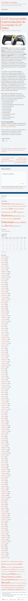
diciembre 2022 (4, 337)
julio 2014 (3, 522)
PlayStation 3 (20, 212)
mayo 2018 (3, 438)
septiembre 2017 (4, 453)
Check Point (4, 206)
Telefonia (17, 222)
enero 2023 (3, 335)
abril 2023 (3, 330)
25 (10, 248)
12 (13, 244)
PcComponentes (20, 587)
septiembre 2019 (4, 409)
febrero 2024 (4, 311)
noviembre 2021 (4, 361)
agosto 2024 (3, 300)
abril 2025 (3, 286)
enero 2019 (3, 423)
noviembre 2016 (4, 471)
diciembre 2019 (4, 403)
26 (13, 248)
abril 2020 (3, 396)
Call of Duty (14, 564)
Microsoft (21, 208)
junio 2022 (3, 348)
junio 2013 (3, 546)
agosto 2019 (3, 411)
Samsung (11, 218)
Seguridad (17, 218)
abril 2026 (3, 264)
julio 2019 (3, 412)
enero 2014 (3, 533)
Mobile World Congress (14, 583)
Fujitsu (19, 206)
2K (2, 561)
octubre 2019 (4, 407)
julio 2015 (3, 500)
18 (10, 246)
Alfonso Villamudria (17, 30)
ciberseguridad (17, 567)
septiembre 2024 (4, 299)
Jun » (5, 252)
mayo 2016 (3, 482)
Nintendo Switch (6, 212)
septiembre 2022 (4, 343)
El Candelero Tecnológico (9, 2)
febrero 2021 (4, 378)
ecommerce (9, 206)
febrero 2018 (4, 444)
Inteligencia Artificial (14, 577)
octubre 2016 (4, 473)
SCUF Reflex (15, 150)
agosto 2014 (3, 521)
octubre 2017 (4, 451)
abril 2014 (3, 528)
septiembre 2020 (5, 387)
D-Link (20, 569)
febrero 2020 (4, 400)
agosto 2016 (3, 477)
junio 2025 (3, 282)
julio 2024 (3, 302)
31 (6, 250)
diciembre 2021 (4, 359)
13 (17, 244)
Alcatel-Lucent (8, 561)
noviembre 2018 (4, 427)
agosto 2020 (4, 389)
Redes (23, 216)
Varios (23, 222)
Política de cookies (10, 595)
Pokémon (19, 589)
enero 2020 (3, 401)
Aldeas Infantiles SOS (15, 561)
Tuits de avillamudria (5, 231)
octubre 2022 (4, 341)
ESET (3, 574)
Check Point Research (9, 567)
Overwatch (3, 587)
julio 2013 (3, 544)
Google (17, 574)
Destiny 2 (23, 569)
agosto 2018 (3, 433)
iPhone (6, 208)
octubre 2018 (4, 429)
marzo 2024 (3, 310)
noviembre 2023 (4, 317)
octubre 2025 (4, 275)
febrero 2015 (4, 510)
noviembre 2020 (4, 383)
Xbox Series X (16, 226)
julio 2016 (3, 478)
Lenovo (21, 579)
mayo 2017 (3, 460)
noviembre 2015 (4, 493)
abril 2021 (3, 374)
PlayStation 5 (18, 216)
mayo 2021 (3, 372)
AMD (21, 561)
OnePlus (20, 585)
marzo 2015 (3, 508)
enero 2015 (3, 511)
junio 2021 (3, 370)
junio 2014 (3, 524)
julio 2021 (3, 368)
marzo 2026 (3, 266)
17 (6, 246)
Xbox (2, 226)
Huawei (3, 208)
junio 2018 (3, 436)
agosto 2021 (3, 367)
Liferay (25, 579)
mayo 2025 (3, 284)
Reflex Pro (5, 150)
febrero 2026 (4, 267)
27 (17, 248)
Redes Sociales (4, 218)
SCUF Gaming (10, 150)
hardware (24, 206)
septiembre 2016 (4, 475)
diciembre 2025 (4, 271)
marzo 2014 (3, 530)
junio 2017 (3, 458)
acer (4, 561)
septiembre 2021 (4, 365)
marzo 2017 (3, 464)
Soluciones (7, 222)
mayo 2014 (3, 526)
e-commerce (6, 571)
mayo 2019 (3, 416)
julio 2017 (3, 456)
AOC (23, 561)
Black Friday (8, 564)
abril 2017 (3, 462)
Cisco (23, 567)
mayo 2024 (3, 306)
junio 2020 (3, 392)
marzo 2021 (3, 376)
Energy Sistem (22, 571)
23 (3, 248)
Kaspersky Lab (12, 579)
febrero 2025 (4, 289)
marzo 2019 (3, 420)
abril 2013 (3, 550)
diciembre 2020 (4, 381)
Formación (15, 206)
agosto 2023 (3, 322)
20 (17, 246)
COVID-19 (13, 569)
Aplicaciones (18, 204)
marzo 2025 (3, 288)
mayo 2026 (3, 262)
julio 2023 (3, 324)
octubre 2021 (4, 363)
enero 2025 (3, 291)
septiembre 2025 (4, 277)
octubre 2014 (4, 517)
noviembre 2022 (4, 339)
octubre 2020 (4, 385)
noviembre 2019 (4, 405)
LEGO (19, 579)
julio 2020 (3, 390)
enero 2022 (3, 357)
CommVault (4, 569)
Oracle (24, 585)
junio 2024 (3, 304)
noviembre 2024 (4, 295)
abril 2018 (3, 440)
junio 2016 (3, 480)
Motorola (21, 583)
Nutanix (16, 585)
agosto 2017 (3, 455)
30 (3, 250)
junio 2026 (3, 260)
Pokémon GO (24, 589)
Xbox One (9, 225)
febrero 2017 (4, 466)
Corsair (9, 569)
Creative (17, 569)
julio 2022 (3, 346)
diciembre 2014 (4, 513)
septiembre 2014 (4, 519)
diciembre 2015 (4, 491)
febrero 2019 (4, 422)
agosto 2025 (3, 278)
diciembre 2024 (4, 293)
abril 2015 (3, 506)
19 (13, 246)
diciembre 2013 (4, 535)
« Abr (2, 252)
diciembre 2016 (4, 469)
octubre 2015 (4, 495)
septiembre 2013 (4, 541)
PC (15, 211)
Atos (24, 204)
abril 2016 (3, 484)
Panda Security (8, 587)
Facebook (7, 574)
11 (10, 244)
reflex (22, 148)
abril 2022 (3, 352)
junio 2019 (3, 414)
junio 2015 (3, 502)
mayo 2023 (3, 328)
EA (8, 571)
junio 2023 (3, 326)
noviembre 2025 (4, 273)
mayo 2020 (3, 394)
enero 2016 (3, 489)
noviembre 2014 (4, 515)
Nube (12, 212)
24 (6, 248)
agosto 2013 (3, 543)
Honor (20, 574)
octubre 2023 (4, 319)
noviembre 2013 (4, 537)
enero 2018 (3, 445)
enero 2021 (3, 379)
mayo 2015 (3, 504)
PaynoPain (15, 587)
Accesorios (14, 148)
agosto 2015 (3, 499)
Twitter (3, 229)
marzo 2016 (3, 486)
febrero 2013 (4, 554)
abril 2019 (3, 418)
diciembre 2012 (4, 557)
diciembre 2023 (4, 315)
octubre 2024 (4, 297)
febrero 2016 (4, 488)
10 (6, 244)
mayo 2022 (3, 350)
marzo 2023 (3, 332)
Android (12, 204)
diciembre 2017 (4, 447)
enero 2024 (3, 313)
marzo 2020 (3, 398)
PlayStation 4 (7, 215)
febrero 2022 (4, 355)
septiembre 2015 (4, 497)
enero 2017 (3, 467)
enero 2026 (3, 269)
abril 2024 (3, 308)
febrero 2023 (4, 333)
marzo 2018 (3, 442)
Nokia (13, 585)
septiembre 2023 (4, 321)
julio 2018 (3, 434)
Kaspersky (16, 208)
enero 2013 (3, 555)
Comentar (22, 183)
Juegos (11, 208)
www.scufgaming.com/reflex (9, 126)
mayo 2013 (3, 548)
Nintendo (25, 583)
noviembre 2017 (4, 449)
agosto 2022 (3, 344)
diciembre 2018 (4, 425)
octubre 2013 (4, 539)
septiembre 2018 (4, 431)
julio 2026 (3, 258)
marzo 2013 (3, 552)
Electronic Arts (17, 571)
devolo (2, 571)
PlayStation (4, 589)
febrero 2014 (4, 532)
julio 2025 (3, 280)
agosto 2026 (3, 256)
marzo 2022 (3, 354)
